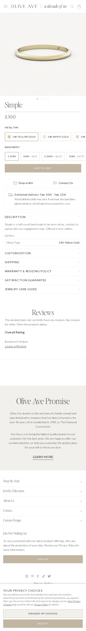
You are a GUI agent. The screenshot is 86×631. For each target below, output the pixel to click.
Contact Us (66, 183)
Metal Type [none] (11, 127)
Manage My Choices (42, 613)
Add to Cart (43, 168)
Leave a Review (15, 346)
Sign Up (43, 559)
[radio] (21, 136)
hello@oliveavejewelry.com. (53, 203)
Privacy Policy (43, 583)
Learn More (43, 457)
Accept (43, 623)
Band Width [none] (12, 147)
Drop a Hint (26, 183)
